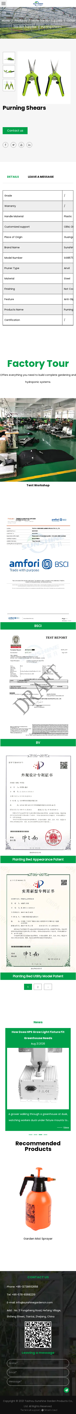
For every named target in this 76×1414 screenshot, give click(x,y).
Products (20, 21)
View (66, 1127)
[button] (30, 1134)
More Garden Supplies (47, 21)
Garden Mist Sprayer (38, 1239)
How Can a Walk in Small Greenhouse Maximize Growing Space (38, 1035)
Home (6, 21)
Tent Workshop (38, 485)
